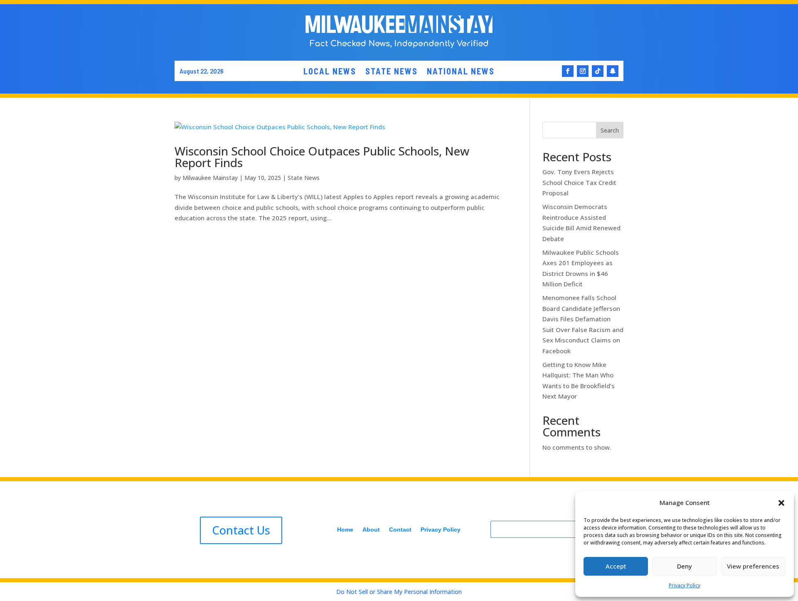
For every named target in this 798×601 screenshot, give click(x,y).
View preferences (753, 566)
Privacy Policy (684, 585)
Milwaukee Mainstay (210, 178)
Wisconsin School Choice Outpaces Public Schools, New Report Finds (322, 156)
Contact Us (241, 530)
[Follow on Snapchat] (612, 71)
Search (610, 130)
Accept (616, 566)
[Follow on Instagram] (583, 71)
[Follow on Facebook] (568, 71)
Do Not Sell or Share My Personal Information (399, 592)
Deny (684, 566)
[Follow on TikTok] (597, 71)
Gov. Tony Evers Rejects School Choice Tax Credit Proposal (579, 182)
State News (304, 178)
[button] (781, 503)
